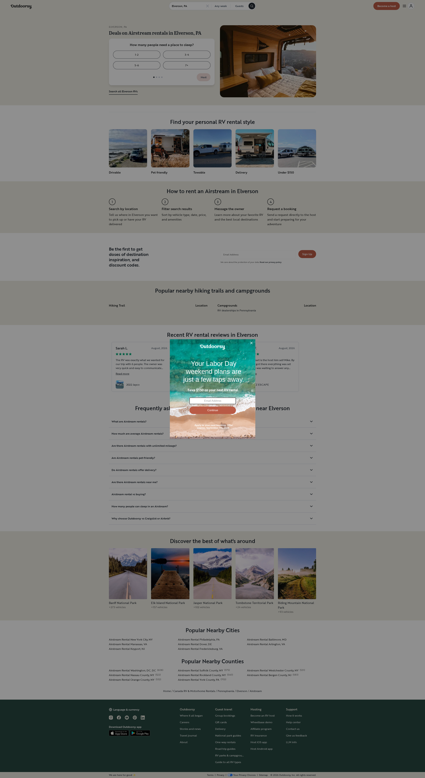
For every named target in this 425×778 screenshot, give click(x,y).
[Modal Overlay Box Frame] (212, 389)
